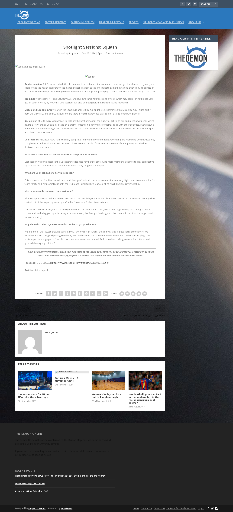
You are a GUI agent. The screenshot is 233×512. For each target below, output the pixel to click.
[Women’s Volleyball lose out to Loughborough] (108, 380)
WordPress (66, 508)
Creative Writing (28, 22)
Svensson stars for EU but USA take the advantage (34, 396)
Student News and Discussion (163, 22)
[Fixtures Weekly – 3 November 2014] (72, 372)
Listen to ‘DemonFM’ (25, 4)
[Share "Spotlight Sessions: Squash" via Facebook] (48, 293)
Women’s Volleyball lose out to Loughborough (106, 396)
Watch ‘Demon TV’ (49, 4)
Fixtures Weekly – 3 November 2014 (67, 379)
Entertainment (55, 22)
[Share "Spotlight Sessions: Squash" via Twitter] (55, 293)
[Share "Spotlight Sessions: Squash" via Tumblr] (67, 293)
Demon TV (146, 508)
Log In (201, 508)
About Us (194, 22)
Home (136, 508)
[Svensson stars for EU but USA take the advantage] (35, 380)
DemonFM (159, 508)
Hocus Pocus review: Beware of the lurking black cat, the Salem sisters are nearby (60, 475)
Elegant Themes (36, 508)
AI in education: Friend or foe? (31, 491)
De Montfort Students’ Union (181, 508)
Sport (101, 53)
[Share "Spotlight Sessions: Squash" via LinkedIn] (80, 293)
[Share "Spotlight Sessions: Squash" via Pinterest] (74, 293)
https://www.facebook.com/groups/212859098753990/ (80, 262)
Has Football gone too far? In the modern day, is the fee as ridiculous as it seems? (145, 398)
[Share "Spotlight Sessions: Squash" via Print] (105, 293)
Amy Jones (74, 53)
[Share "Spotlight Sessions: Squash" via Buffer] (86, 293)
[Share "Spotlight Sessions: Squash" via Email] (99, 293)
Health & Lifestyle (111, 22)
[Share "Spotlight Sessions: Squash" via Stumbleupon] (93, 293)
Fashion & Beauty (82, 22)
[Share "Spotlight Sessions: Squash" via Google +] (61, 293)
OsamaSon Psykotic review (30, 483)
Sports (134, 22)
